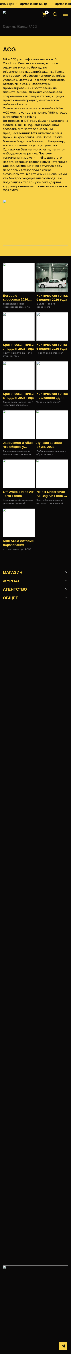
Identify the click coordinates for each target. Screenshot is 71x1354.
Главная (9, 26)
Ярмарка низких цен (34, 3)
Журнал (22, 26)
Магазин (12, 572)
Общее (10, 598)
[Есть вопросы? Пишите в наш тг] (63, 1346)
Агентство (15, 589)
